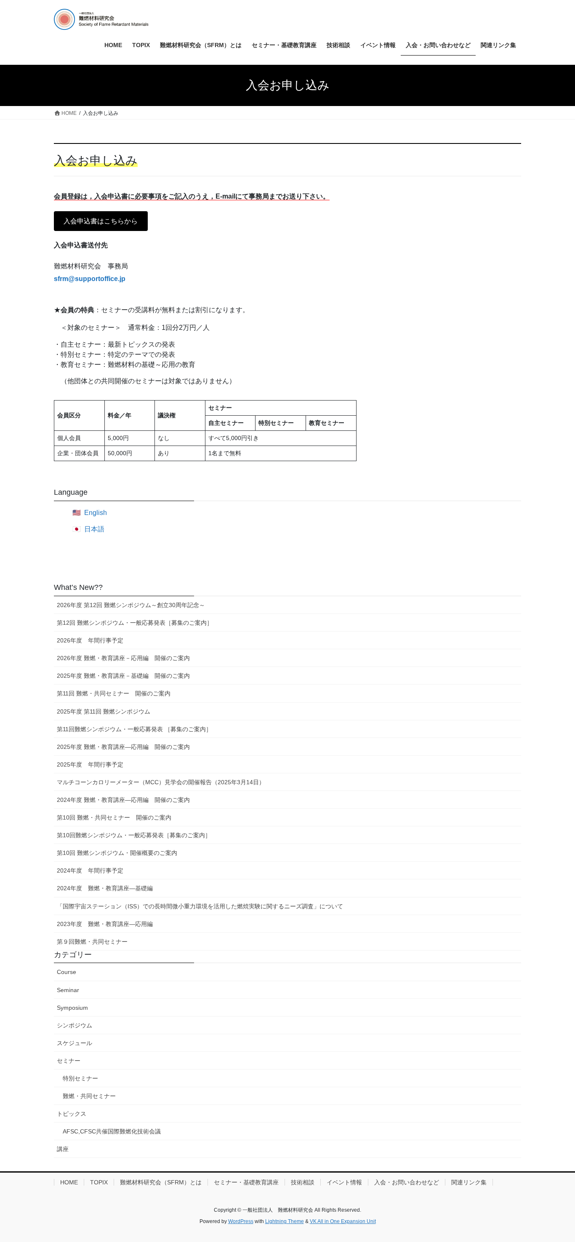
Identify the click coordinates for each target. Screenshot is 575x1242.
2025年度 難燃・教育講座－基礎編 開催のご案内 (123, 675)
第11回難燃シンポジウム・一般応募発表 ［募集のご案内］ (134, 729)
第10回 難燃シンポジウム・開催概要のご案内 (117, 852)
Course (66, 972)
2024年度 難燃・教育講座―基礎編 (105, 888)
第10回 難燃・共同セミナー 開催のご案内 (114, 817)
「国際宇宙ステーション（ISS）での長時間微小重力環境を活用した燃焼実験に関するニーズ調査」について (200, 906)
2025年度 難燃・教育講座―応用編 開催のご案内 (123, 746)
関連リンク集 (469, 1182)
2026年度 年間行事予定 (90, 640)
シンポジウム (74, 1025)
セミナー (68, 1060)
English (95, 512)
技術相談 (302, 1182)
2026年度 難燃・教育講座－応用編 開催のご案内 (123, 658)
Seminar (68, 990)
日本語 (94, 529)
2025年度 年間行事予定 (90, 764)
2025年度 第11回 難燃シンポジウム (103, 711)
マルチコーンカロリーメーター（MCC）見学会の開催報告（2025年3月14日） (161, 782)
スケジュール (74, 1043)
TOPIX (99, 1182)
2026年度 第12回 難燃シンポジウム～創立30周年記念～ (131, 605)
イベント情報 (344, 1182)
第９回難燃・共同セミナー (92, 941)
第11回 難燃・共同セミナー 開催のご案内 (113, 693)
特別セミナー (80, 1078)
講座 (63, 1149)
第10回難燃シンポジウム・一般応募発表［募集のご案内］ (134, 835)
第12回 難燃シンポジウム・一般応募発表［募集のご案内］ (135, 622)
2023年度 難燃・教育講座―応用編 (105, 924)
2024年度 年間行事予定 (90, 870)
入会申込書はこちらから (101, 221)
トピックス (71, 1113)
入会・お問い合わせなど (406, 1182)
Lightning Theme (284, 1221)
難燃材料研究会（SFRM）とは (161, 1182)
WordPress (240, 1221)
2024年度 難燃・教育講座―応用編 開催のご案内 (123, 799)
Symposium (72, 1007)
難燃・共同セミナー (89, 1096)
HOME (69, 1182)
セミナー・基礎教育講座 (246, 1182)
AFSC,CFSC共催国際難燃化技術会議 (112, 1131)
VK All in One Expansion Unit (343, 1221)
